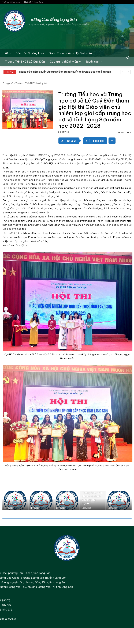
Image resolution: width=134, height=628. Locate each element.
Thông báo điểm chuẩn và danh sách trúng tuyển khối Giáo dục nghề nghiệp (64, 71)
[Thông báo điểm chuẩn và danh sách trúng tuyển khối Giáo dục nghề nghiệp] (93, 500)
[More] (112, 140)
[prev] (123, 72)
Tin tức (19, 83)
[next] (128, 72)
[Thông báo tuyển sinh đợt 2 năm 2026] (119, 500)
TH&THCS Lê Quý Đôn (36, 83)
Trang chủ (7, 83)
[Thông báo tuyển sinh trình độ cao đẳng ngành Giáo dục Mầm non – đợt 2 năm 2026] (15, 500)
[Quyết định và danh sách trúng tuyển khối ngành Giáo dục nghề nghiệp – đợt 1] (67, 500)
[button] (128, 57)
